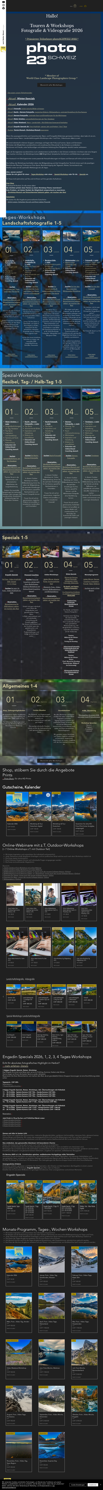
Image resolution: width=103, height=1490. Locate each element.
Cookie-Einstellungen (78, 1485)
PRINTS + (87, 58)
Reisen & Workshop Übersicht (92, 28)
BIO (85, 39)
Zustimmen (92, 1485)
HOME (86, 12)
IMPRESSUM (87, 62)
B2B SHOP (87, 35)
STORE (86, 54)
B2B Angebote (88, 31)
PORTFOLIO (87, 43)
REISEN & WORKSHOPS (91, 16)
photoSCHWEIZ (88, 47)
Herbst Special (88, 20)
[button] (85, 6)
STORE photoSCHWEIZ (91, 51)
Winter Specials (88, 24)
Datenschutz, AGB (89, 66)
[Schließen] (100, 1484)
